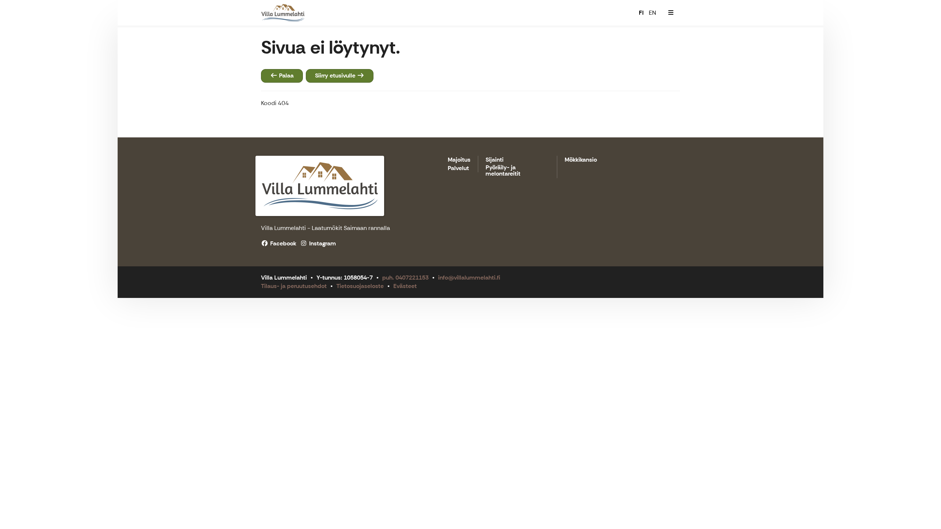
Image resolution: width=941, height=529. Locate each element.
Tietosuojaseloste (360, 286)
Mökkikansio (581, 159)
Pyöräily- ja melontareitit (503, 171)
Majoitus (459, 159)
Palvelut (458, 168)
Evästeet (405, 286)
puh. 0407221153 (405, 277)
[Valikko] (671, 13)
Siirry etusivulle (336, 75)
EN (652, 13)
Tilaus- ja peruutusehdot (294, 286)
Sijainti (495, 159)
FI (641, 13)
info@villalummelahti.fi (469, 277)
